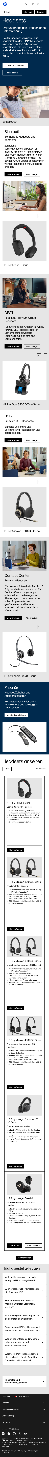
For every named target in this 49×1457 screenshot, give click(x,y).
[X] (20, 1433)
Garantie (33, 1444)
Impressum (6, 1446)
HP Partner (6, 1422)
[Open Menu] (45, 4)
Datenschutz (10, 1440)
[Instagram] (14, 1433)
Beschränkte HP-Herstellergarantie (14, 1444)
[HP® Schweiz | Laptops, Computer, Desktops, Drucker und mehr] (5, 4)
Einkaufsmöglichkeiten (11, 1409)
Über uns (5, 1403)
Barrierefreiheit (36, 1438)
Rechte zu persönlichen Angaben (14, 1442)
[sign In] (39, 4)
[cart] (33, 4)
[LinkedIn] (3, 1433)
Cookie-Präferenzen (24, 1440)
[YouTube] (25, 1433)
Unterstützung (8, 1416)
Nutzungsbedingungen (36, 1442)
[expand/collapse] (18, 122)
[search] (27, 4)
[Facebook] (9, 1433)
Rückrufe (5, 1438)
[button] (39, 216)
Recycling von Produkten (20, 1438)
